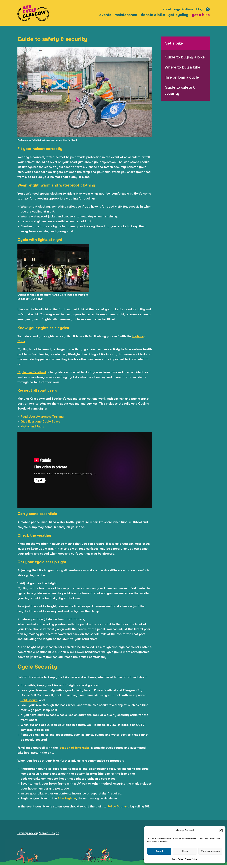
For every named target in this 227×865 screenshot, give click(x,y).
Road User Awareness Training (42, 416)
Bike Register (67, 798)
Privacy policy (27, 833)
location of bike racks (74, 747)
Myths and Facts (32, 426)
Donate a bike (153, 15)
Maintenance (126, 15)
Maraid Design (49, 833)
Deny (185, 851)
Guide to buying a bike (185, 57)
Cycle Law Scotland (31, 372)
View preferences (210, 851)
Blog (199, 9)
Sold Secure (29, 700)
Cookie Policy (177, 859)
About (167, 9)
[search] (208, 9)
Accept (159, 851)
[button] (220, 830)
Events (105, 15)
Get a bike (201, 15)
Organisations (183, 9)
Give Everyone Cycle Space (40, 421)
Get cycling (178, 15)
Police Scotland (118, 806)
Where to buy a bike (182, 67)
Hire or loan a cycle (182, 77)
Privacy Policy (191, 859)
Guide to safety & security (180, 91)
